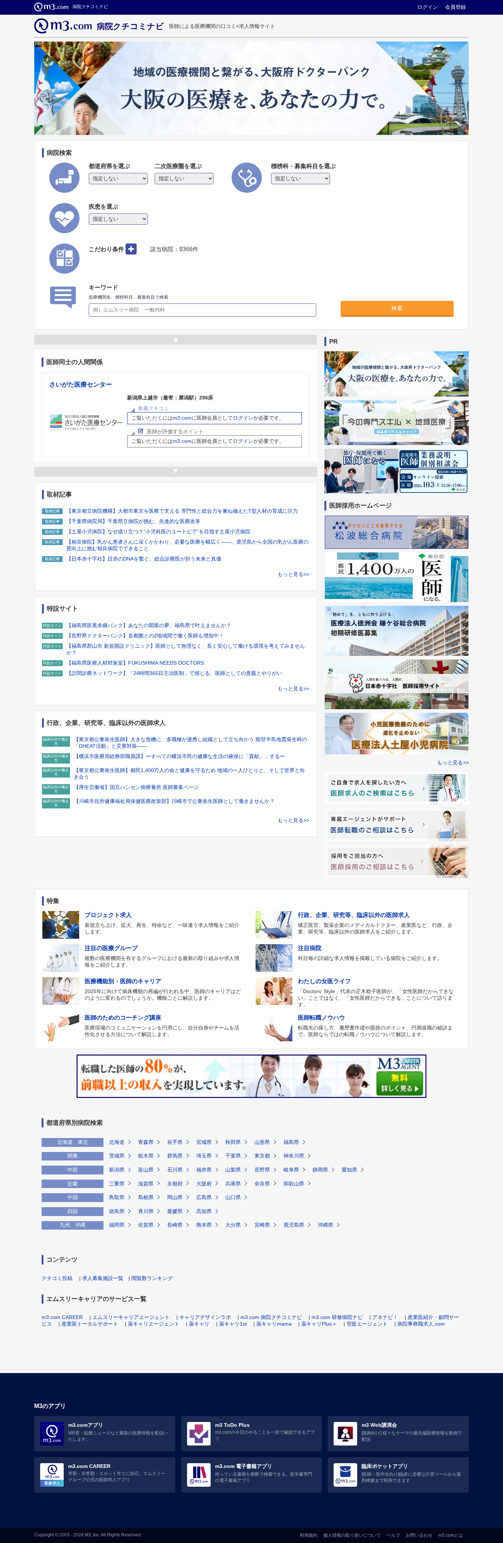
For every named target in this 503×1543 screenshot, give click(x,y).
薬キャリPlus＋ (319, 1324)
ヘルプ (393, 1535)
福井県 (204, 1170)
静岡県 (320, 1170)
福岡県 (116, 1225)
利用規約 (308, 1535)
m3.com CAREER (62, 1317)
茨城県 (116, 1156)
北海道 (116, 1142)
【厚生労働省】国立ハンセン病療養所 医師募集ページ (136, 787)
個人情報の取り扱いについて (352, 1535)
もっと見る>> (293, 574)
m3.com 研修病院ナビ (337, 1317)
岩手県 (175, 1142)
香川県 (146, 1211)
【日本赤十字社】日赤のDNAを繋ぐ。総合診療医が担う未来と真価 (143, 559)
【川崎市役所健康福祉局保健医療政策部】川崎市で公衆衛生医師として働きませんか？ (174, 801)
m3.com (182, 418)
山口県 (233, 1197)
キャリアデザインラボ (205, 1317)
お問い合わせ (419, 1535)
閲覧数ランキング (152, 1278)
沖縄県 (325, 1225)
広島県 (204, 1197)
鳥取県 (116, 1197)
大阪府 (204, 1184)
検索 (396, 308)
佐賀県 (146, 1225)
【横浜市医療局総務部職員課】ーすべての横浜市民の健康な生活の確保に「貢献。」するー (179, 756)
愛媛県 (175, 1211)
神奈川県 (294, 1156)
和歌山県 (294, 1184)
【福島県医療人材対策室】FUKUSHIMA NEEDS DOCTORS (135, 663)
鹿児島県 (294, 1225)
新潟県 (116, 1170)
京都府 (175, 1184)
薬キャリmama (274, 1324)
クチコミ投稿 (57, 1278)
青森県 (146, 1142)
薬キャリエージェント (153, 1324)
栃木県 (146, 1156)
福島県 (291, 1142)
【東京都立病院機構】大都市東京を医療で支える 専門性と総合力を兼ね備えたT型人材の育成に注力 (182, 511)
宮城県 (204, 1142)
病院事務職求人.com (421, 1324)
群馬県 (175, 1156)
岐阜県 (291, 1170)
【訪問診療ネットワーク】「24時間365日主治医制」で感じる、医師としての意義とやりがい (174, 673)
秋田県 (233, 1142)
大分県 (233, 1225)
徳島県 (116, 1211)
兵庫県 (233, 1184)
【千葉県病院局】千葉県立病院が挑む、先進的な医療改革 (133, 521)
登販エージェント (367, 1324)
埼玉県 (204, 1156)
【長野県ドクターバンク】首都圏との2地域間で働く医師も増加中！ (145, 636)
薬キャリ (199, 1324)
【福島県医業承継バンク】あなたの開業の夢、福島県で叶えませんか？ (148, 625)
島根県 (146, 1197)
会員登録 (455, 7)
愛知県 (349, 1170)
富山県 (146, 1170)
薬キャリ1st (233, 1324)
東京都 (262, 1156)
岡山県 (175, 1197)
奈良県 (262, 1184)
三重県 (116, 1184)
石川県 (175, 1170)
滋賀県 (146, 1184)
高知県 (204, 1211)
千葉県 (233, 1156)
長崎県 (175, 1225)
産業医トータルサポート (89, 1324)
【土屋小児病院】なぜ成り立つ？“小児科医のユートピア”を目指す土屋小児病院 (158, 531)
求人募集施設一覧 (102, 1278)
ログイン (427, 7)
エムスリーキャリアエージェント (131, 1317)
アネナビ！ (385, 1317)
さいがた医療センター (80, 384)
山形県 (262, 1142)
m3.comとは (450, 1535)
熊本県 (204, 1225)
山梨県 (233, 1170)
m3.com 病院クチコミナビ (271, 1317)
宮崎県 (262, 1225)
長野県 (262, 1170)
